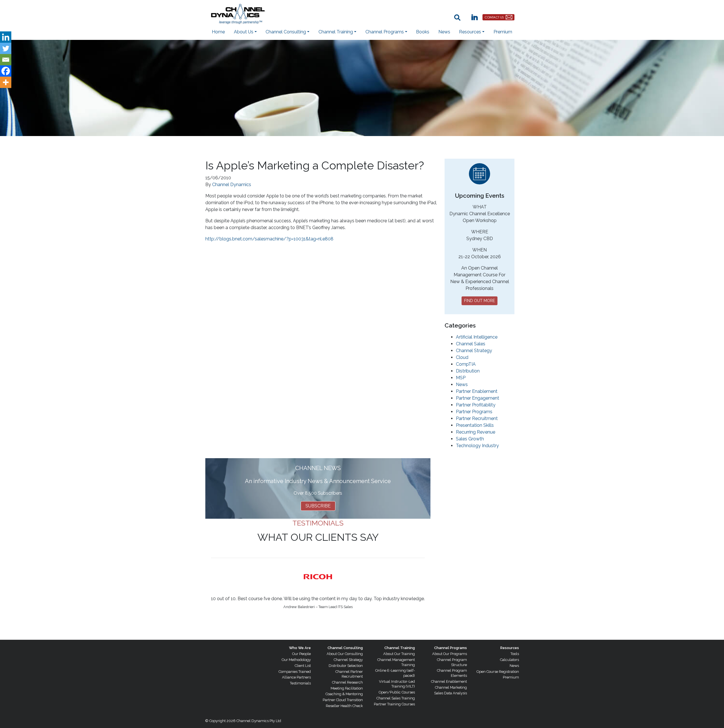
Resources (509, 648)
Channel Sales (470, 343)
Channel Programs (450, 648)
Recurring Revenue (475, 432)
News (444, 32)
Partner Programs (474, 411)
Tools (514, 654)
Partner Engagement (477, 398)
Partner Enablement (476, 391)
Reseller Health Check (344, 706)
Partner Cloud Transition (343, 700)
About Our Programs (449, 654)
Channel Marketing (451, 687)
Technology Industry (477, 445)
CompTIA (466, 364)
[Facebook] (5, 71)
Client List (303, 666)
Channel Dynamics (231, 184)
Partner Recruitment (477, 418)
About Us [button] (243, 32)
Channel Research (347, 682)
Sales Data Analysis (450, 693)
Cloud (462, 357)
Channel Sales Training (395, 698)
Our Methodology (296, 660)
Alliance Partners (296, 677)
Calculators (509, 660)
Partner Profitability (475, 405)
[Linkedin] (5, 37)
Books (422, 32)
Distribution (468, 371)
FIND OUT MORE (479, 300)
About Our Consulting (345, 654)
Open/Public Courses (397, 692)
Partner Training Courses (394, 704)
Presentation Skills (475, 425)
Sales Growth (470, 438)
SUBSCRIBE (318, 506)
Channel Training (399, 648)
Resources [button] (470, 32)
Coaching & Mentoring (344, 694)
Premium (503, 32)
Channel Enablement (449, 681)
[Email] (5, 59)
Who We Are (300, 648)
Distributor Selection (346, 666)
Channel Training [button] (335, 32)
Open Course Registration (498, 671)
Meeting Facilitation (347, 688)
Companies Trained (295, 671)
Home (218, 32)
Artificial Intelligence (476, 337)
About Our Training (399, 654)
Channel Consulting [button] (286, 32)
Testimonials (300, 683)
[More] (5, 82)
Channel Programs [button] (384, 32)
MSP (461, 377)
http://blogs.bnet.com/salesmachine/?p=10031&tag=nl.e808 (269, 239)
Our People (301, 654)
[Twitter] (5, 48)
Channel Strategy (474, 350)
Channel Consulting (345, 648)
